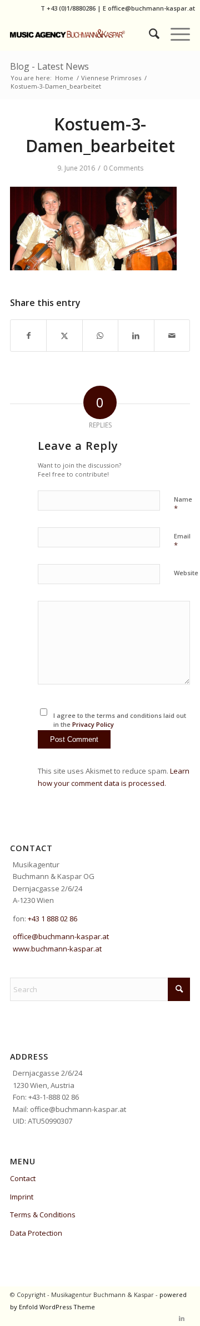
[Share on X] (64, 335)
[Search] (148, 33)
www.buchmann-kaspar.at (57, 949)
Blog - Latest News (49, 66)
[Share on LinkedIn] (135, 335)
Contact (23, 1178)
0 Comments (123, 168)
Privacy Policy (93, 724)
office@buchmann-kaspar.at (151, 8)
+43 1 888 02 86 (52, 919)
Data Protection (36, 1233)
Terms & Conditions (43, 1215)
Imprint (21, 1197)
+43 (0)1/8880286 (71, 8)
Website (186, 573)
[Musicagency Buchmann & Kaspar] (82, 33)
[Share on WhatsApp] (100, 335)
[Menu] (174, 33)
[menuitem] (148, 33)
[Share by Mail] (171, 335)
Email (182, 541)
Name (183, 504)
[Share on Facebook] (28, 335)
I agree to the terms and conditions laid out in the (119, 720)
